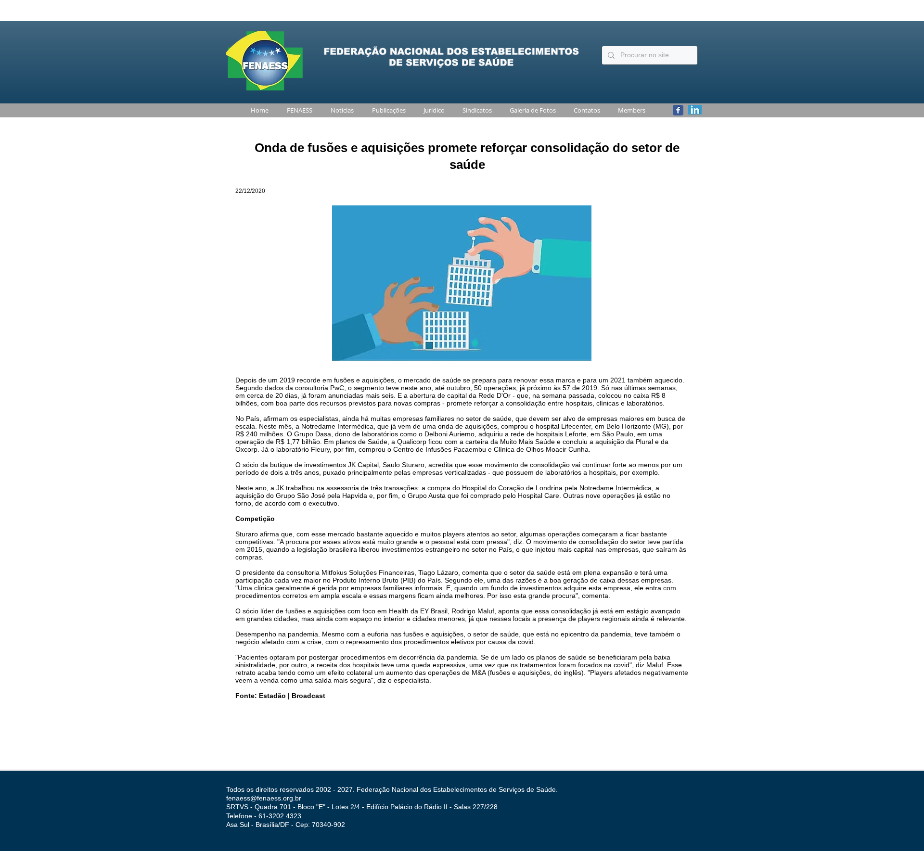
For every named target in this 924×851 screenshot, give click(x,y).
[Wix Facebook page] (678, 110)
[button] (298, 110)
